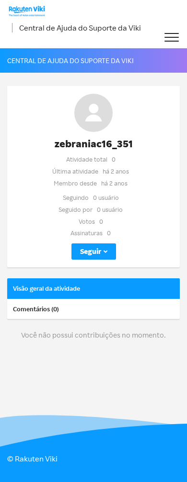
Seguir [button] (90, 251)
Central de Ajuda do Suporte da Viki (80, 28)
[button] (171, 37)
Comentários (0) (36, 309)
